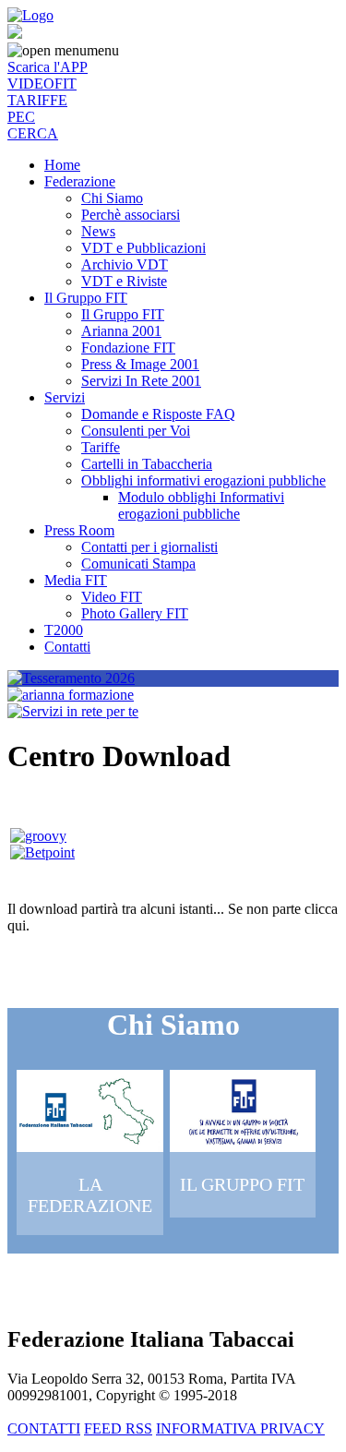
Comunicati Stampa (138, 563)
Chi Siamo (112, 198)
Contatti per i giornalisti (149, 547)
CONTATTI (43, 1428)
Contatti (67, 646)
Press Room (79, 530)
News (98, 231)
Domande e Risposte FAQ (158, 414)
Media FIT (75, 580)
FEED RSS (118, 1428)
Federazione (79, 181)
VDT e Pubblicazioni (143, 248)
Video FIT (111, 597)
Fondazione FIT (128, 347)
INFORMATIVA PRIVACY (240, 1428)
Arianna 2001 (121, 331)
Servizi (64, 397)
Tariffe (100, 447)
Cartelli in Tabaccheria (146, 464)
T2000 (63, 630)
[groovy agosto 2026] (38, 836)
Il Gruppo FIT (85, 298)
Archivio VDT (124, 264)
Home (62, 165)
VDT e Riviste (124, 281)
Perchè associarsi (130, 214)
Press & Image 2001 (140, 364)
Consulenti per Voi (135, 430)
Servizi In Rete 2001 (141, 381)
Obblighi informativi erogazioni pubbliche (203, 480)
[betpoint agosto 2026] (42, 852)
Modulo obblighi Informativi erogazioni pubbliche (201, 505)
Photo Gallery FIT (134, 613)
